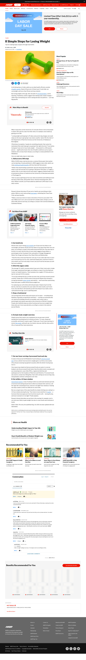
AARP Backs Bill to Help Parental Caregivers (70, 461)
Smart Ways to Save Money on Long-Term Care (52, 461)
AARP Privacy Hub (14, 646)
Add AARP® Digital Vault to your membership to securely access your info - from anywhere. (45, 228)
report (52, 507)
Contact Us (45, 622)
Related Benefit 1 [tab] (27, 122)
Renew (61, 28)
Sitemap (7, 646)
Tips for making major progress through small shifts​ (19, 44)
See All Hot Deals (11, 611)
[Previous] (47, 122)
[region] (33, 517)
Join (49, 28)
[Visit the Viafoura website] (52, 557)
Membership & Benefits (36, 4)
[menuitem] (6, 9)
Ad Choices (7, 650)
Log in (42, 476)
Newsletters (45, 628)
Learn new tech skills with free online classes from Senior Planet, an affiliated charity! (30, 228)
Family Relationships (29, 458)
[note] (30, 80)
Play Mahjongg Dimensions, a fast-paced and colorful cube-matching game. (68, 87)
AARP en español (67, 8)
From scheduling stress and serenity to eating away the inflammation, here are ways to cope (67, 65)
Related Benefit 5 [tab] (33, 122)
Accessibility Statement (33, 646)
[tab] (17, 486)
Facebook (12, 83)
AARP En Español (46, 625)
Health (7, 38)
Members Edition (55, 4)
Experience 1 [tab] (27, 349)
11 (25, 541)
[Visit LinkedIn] (78, 648)
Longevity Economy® (73, 637)
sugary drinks (27, 280)
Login (77, 4)
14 (20, 528)
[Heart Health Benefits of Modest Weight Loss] (51, 436)
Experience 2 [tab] (29, 349)
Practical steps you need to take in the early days (33, 465)
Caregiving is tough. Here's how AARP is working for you (14, 465)
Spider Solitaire (29, 338)
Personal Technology (62, 70)
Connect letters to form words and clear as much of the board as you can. (67, 95)
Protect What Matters (44, 224)
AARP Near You (33, 639)
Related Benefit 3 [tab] (30, 122)
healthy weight (16, 89)
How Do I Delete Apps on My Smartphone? (65, 73)
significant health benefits (21, 165)
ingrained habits (42, 93)
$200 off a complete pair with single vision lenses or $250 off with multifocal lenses (37, 114)
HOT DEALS (10, 605)
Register (72, 4)
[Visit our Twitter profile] (70, 648)
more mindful (30, 245)
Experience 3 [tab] (30, 349)
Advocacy (65, 458)
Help (73, 8)
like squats (18, 323)
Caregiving (8, 458)
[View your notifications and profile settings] (54, 486)
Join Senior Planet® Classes (30, 224)
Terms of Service (23, 646)
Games (58, 82)
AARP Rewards (65, 4)
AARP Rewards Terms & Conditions (13, 648)
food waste (33, 193)
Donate (32, 625)
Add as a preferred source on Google (26, 83)
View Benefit (28, 116)
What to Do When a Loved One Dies (33, 461)
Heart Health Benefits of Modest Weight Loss (27, 436)
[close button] (79, 14)
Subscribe (68, 220)
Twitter (15, 83)
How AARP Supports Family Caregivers (14, 461)
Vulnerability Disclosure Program (40, 648)
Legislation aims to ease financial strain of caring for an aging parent (71, 465)
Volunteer (32, 628)
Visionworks (28, 112)
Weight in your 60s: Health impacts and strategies (22, 430)
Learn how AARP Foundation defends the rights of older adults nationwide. (15, 228)
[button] (79, 8)
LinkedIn (18, 83)
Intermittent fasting (17, 381)
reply (14, 496)
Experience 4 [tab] (32, 349)
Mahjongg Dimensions (63, 84)
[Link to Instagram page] (74, 648)
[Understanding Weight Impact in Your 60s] (51, 428)
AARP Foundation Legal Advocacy (15, 224)
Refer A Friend (46, 630)
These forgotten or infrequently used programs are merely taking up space (67, 77)
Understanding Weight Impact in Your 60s (26, 428)
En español (19, 49)
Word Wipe (60, 92)
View (11, 232)
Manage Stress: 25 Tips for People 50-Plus (68, 61)
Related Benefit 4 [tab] (32, 122)
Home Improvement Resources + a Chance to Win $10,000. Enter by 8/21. (42, 1)
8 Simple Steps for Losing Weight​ (27, 41)
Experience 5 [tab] (33, 349)
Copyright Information (27, 648)
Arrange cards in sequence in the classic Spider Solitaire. (36, 339)
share (52, 496)
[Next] (50, 122)
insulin (49, 392)
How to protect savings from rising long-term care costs (51, 465)
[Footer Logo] (14, 627)
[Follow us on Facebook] (67, 648)
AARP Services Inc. (60, 633)
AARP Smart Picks (46, 4)
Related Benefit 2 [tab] (29, 122)
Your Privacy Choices (16, 650)
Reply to (17, 546)
